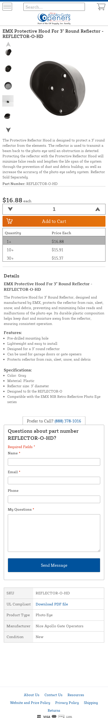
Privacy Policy (67, 702)
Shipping (91, 702)
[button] (8, 129)
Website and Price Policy (30, 702)
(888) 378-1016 (67, 420)
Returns (54, 710)
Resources (76, 695)
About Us (31, 695)
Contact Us (53, 695)
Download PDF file (52, 604)
